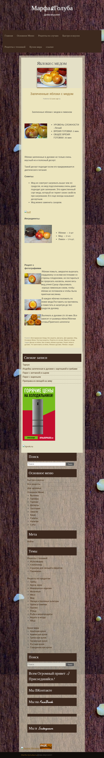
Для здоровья (68, 338)
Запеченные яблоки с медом (51, 94)
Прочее (34, 607)
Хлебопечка (36, 565)
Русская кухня (37, 644)
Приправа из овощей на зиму (37, 381)
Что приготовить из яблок (39, 344)
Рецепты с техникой (15, 47)
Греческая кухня (38, 637)
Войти (30, 541)
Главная (9, 35)
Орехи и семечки (38, 604)
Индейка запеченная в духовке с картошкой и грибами (50, 369)
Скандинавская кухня (41, 647)
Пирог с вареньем (32, 377)
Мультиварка (36, 561)
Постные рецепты (43, 340)
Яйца (32, 620)
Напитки (34, 521)
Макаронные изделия (41, 588)
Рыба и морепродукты (41, 614)
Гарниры (34, 498)
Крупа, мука (36, 585)
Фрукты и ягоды (69, 340)
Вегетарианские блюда (39, 338)
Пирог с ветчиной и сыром (36, 373)
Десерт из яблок (35, 342)
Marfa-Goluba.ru (29, 755)
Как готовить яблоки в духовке (52, 342)
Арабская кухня (38, 631)
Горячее (34, 502)
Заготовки (35, 508)
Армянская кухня (38, 634)
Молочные (35, 591)
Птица (33, 611)
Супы (33, 524)
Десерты (60, 338)
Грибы (33, 582)
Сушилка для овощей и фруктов (46, 568)
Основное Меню (25, 35)
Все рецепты (52, 338)
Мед (75, 338)
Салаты (34, 518)
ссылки (49, 47)
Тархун (26, 364)
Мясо (32, 594)
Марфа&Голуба (52, 8)
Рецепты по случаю (48, 35)
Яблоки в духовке (55, 344)
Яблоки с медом (67, 344)
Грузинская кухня (38, 641)
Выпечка (34, 495)
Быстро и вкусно (71, 35)
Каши (32, 515)
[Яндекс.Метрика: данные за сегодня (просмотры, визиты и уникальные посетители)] (30, 748)
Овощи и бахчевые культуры (44, 601)
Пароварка (35, 571)
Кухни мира (36, 47)
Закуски (34, 511)
